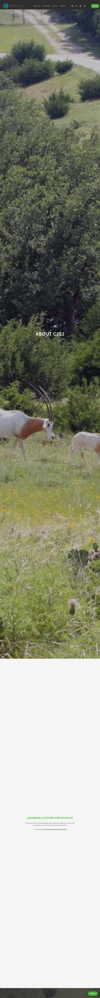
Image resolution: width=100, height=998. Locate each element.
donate (93, 993)
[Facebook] (76, 6)
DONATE (95, 6)
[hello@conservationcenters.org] (84, 6)
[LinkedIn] (80, 6)
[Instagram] (72, 6)
